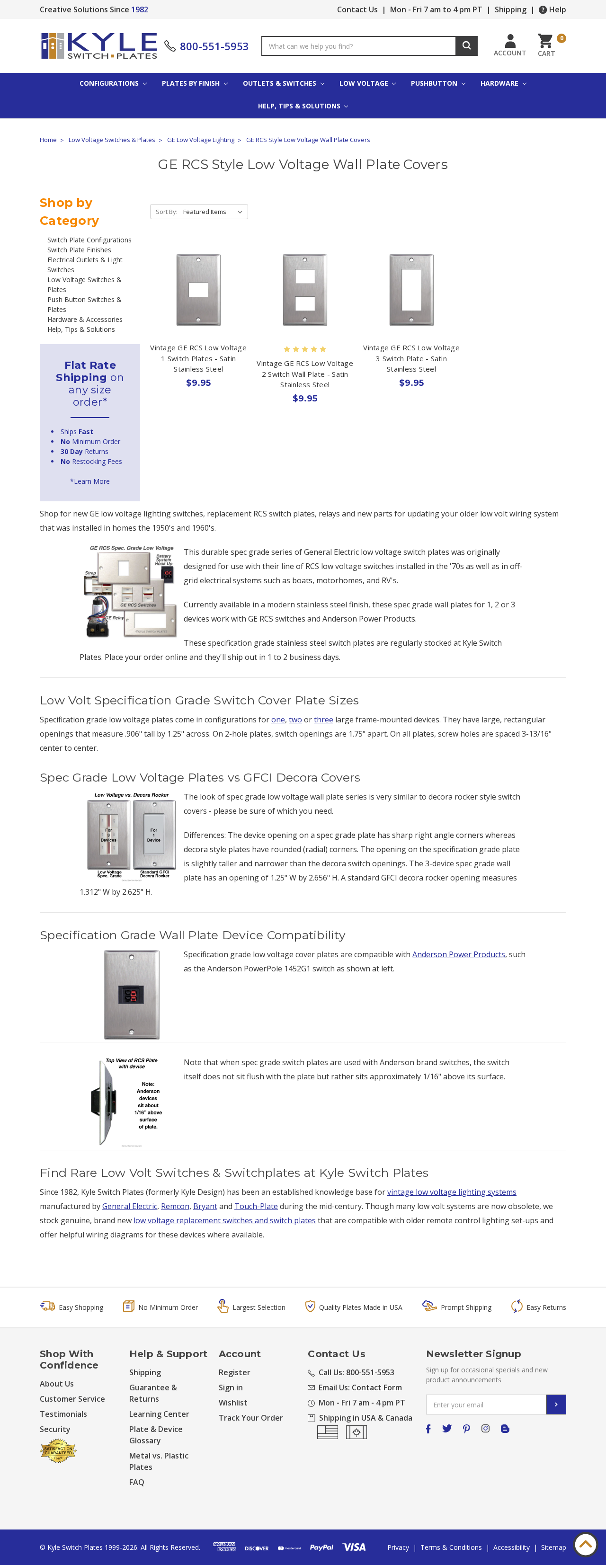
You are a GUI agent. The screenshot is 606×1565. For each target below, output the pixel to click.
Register (234, 1372)
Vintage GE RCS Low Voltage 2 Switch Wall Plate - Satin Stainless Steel (305, 373)
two (295, 719)
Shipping (510, 9)
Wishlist (233, 1402)
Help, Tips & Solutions (300, 105)
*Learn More (90, 481)
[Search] (466, 46)
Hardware (500, 83)
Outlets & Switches (280, 83)
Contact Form (377, 1387)
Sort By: (167, 211)
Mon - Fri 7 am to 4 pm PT (436, 9)
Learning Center (159, 1414)
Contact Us (357, 9)
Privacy (398, 1547)
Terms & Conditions (451, 1547)
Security (55, 1429)
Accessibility (511, 1547)
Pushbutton (435, 83)
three (323, 719)
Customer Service (72, 1399)
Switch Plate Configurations (89, 239)
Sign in (231, 1387)
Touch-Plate (256, 1206)
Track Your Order (251, 1418)
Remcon (175, 1206)
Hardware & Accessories (85, 319)
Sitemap (553, 1547)
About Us (57, 1383)
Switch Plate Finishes (79, 249)
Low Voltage (364, 83)
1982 (139, 9)
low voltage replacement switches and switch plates (225, 1220)
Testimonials (63, 1414)
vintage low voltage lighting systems (452, 1192)
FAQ (136, 1482)
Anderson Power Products (458, 954)
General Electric (129, 1206)
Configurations (110, 83)
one (278, 719)
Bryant (205, 1206)
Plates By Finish (192, 83)
